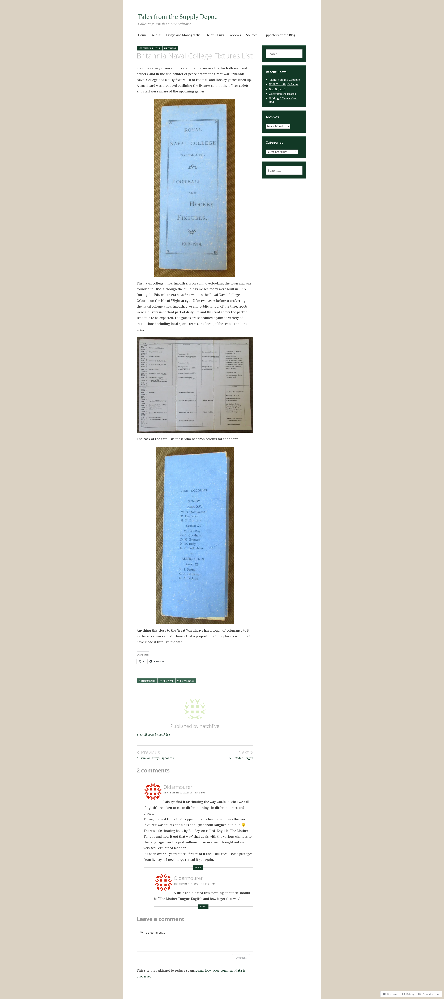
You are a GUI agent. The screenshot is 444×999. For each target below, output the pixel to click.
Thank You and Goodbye (284, 80)
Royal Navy (187, 680)
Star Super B (277, 89)
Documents (148, 680)
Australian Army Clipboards (155, 754)
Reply (198, 867)
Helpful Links (215, 35)
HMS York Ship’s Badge (283, 84)
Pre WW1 (168, 680)
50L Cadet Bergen (241, 754)
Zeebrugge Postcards (282, 94)
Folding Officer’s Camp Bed (283, 100)
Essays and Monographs (183, 35)
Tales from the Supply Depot (177, 16)
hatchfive (170, 48)
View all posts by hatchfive (153, 735)
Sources (252, 35)
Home (142, 35)
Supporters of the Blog (279, 35)
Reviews (235, 35)
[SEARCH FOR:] (284, 53)
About (156, 35)
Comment (241, 957)
